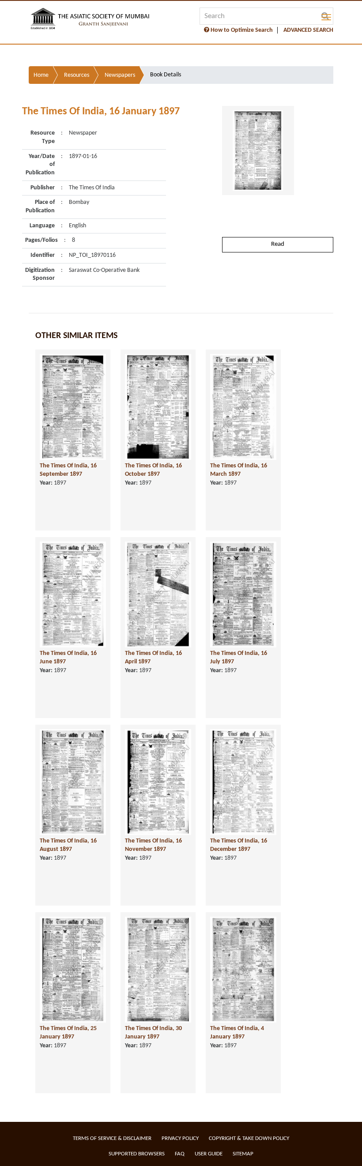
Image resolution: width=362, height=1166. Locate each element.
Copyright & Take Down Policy (249, 1138)
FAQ (180, 1154)
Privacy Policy (180, 1138)
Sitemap (243, 1154)
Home (41, 75)
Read (277, 244)
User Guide (208, 1154)
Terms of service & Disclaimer (112, 1138)
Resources (76, 75)
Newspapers (120, 75)
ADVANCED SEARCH (308, 30)
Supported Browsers (137, 1154)
